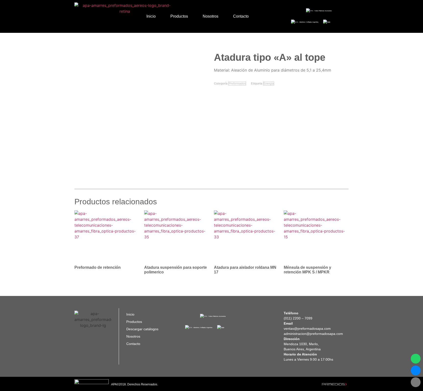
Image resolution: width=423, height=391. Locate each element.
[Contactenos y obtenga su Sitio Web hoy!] (334, 383)
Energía (268, 83)
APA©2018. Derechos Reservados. (134, 384)
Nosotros (210, 16)
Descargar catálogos (142, 329)
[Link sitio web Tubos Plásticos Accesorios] (319, 10)
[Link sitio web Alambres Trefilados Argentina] (305, 22)
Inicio (151, 16)
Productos (179, 16)
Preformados (237, 83)
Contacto (241, 16)
